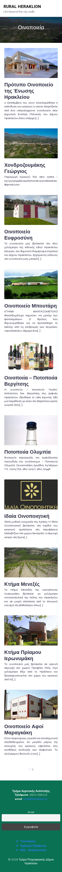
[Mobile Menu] (56, 8)
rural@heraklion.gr (35, 799)
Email (31, 812)
